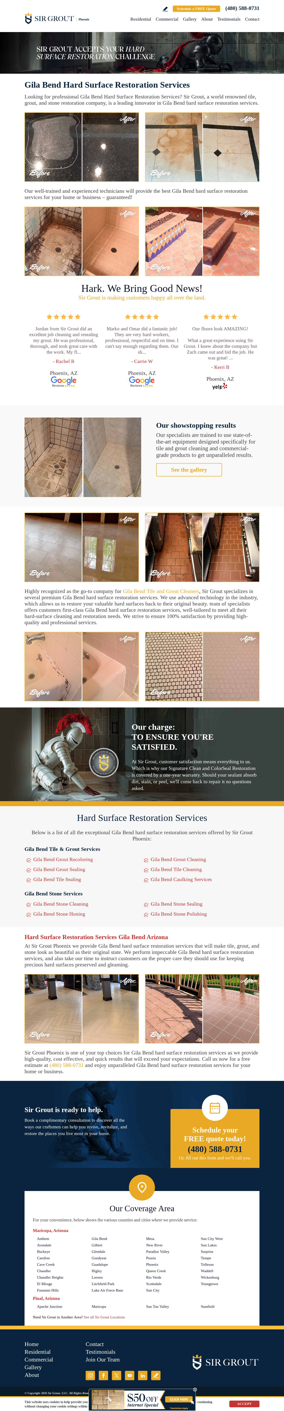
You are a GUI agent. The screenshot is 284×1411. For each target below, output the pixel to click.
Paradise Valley (157, 1251)
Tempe (206, 1258)
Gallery (190, 19)
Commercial (167, 19)
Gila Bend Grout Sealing (59, 869)
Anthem (43, 1239)
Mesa (150, 1239)
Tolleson (207, 1264)
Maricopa (99, 1306)
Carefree (43, 1258)
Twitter (116, 1375)
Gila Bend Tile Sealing (57, 879)
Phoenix (152, 1264)
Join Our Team (103, 1359)
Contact (252, 19)
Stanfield (207, 1306)
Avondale (44, 1245)
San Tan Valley (157, 1306)
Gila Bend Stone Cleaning (60, 904)
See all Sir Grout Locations (104, 1317)
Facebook (103, 1375)
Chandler (44, 1271)
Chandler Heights (50, 1277)
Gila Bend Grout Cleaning (178, 859)
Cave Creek (46, 1264)
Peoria (151, 1258)
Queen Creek (156, 1271)
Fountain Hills (48, 1290)
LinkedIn (142, 1375)
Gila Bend (99, 1239)
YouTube (129, 1375)
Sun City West (212, 1239)
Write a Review (165, 9)
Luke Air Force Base (107, 1290)
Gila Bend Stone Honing (59, 914)
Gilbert (97, 1245)
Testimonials (229, 19)
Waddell (207, 1271)
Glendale (98, 1251)
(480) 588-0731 (242, 8)
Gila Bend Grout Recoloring (63, 859)
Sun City (152, 1290)
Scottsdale (154, 1284)
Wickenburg (210, 1277)
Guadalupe (100, 1264)
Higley (97, 1271)
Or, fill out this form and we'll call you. (215, 1157)
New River (154, 1245)
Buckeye (43, 1251)
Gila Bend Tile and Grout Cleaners (161, 591)
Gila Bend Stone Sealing (177, 904)
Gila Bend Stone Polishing (179, 914)
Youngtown (209, 1284)
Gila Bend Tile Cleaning (176, 869)
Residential (140, 19)
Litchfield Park (103, 1284)
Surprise (207, 1251)
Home (32, 1344)
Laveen (97, 1277)
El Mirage (44, 1284)
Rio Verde (153, 1277)
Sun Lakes (209, 1245)
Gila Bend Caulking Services (181, 879)
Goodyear (99, 1258)
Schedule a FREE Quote (196, 9)
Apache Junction (49, 1306)
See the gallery (189, 469)
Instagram (90, 1375)
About (207, 19)
